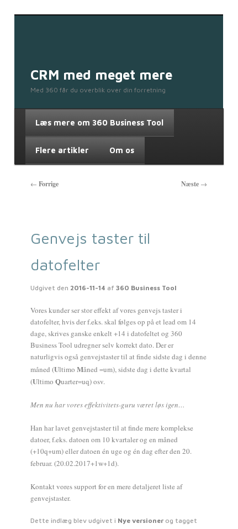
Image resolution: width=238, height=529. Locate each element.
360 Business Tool (146, 288)
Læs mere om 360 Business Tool (99, 122)
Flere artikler (62, 150)
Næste (194, 183)
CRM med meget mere (101, 74)
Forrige (44, 183)
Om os (121, 150)
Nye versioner (140, 520)
